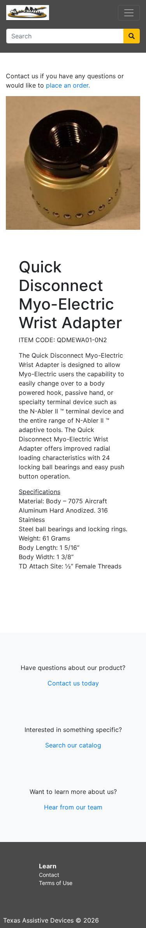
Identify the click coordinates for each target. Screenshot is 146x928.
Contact (49, 874)
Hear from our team (73, 807)
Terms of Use (55, 883)
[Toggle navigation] (129, 13)
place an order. (68, 85)
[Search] (131, 36)
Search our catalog (73, 745)
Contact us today (73, 683)
